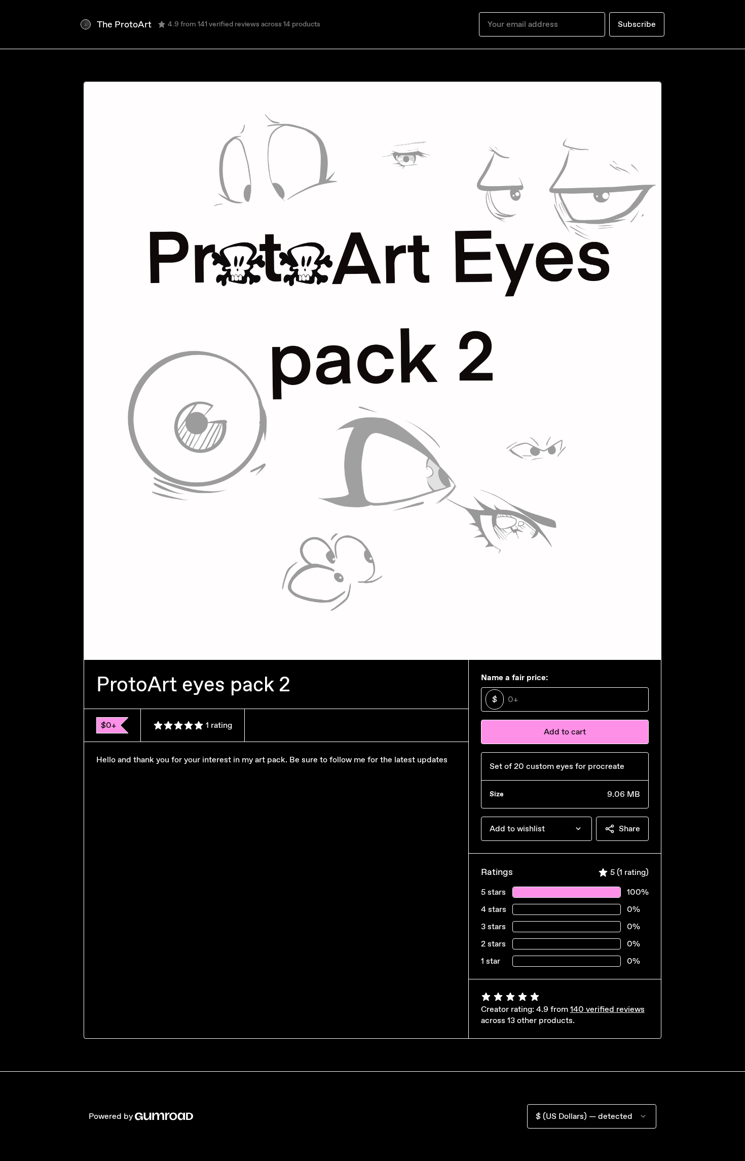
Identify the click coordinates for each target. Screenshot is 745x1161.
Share (629, 828)
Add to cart (565, 731)
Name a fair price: (514, 677)
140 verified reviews (607, 1009)
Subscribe (637, 24)
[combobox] (536, 829)
